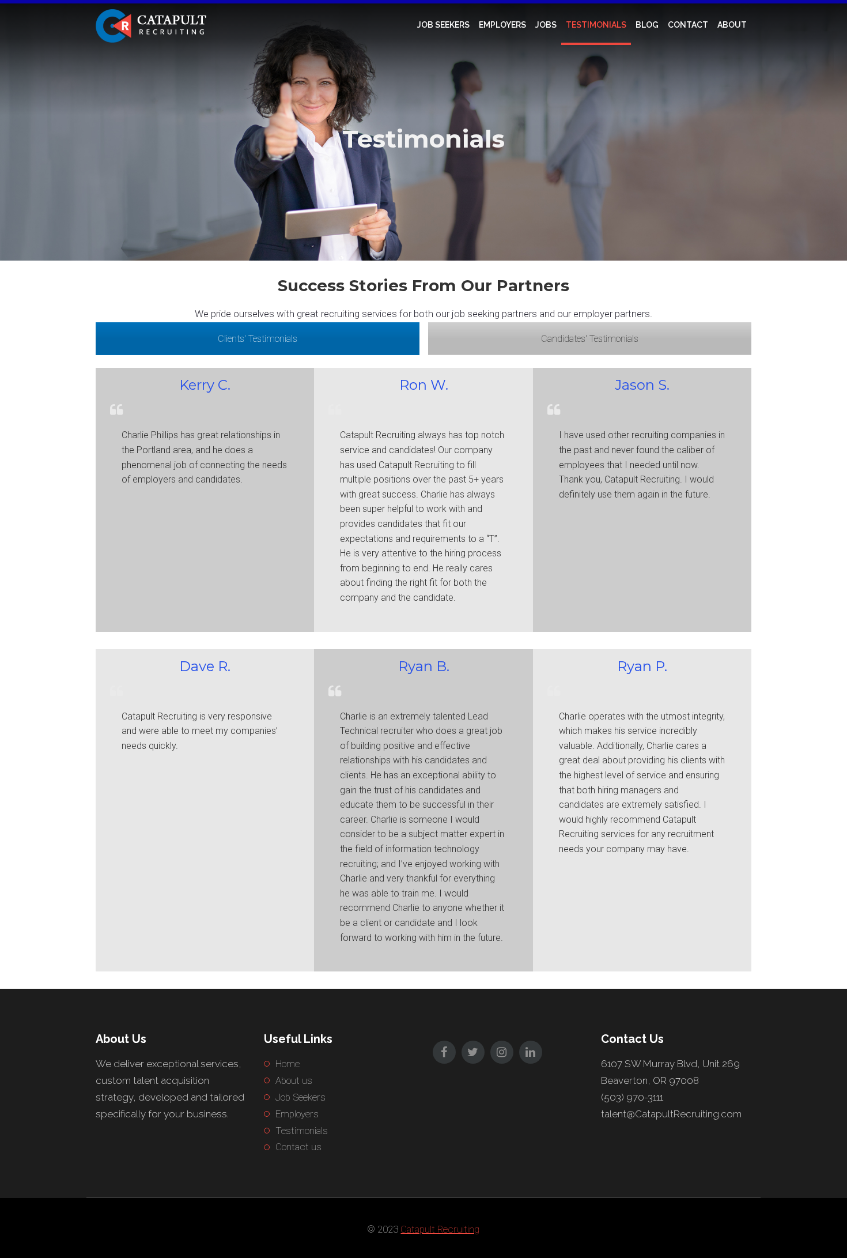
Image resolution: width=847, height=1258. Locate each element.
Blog (647, 24)
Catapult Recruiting (439, 1229)
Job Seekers (443, 24)
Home (287, 1063)
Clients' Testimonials (257, 338)
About (732, 24)
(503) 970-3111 (632, 1097)
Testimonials (596, 24)
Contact (688, 24)
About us (293, 1080)
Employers (502, 24)
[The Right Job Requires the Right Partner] (153, 24)
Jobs (546, 24)
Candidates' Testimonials (589, 338)
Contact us (298, 1146)
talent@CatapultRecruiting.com (671, 1114)
